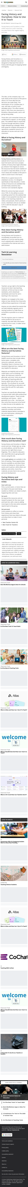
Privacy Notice (21, 273)
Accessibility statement (7, 1154)
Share (5, 54)
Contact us (4, 1167)
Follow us (16, 54)
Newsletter (23, 54)
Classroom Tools (18, 10)
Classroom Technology (8, 533)
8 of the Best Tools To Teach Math (14, 1102)
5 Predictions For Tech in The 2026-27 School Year (14, 1114)
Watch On (5, 154)
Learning (4, 10)
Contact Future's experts (8, 1144)
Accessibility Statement (7, 1170)
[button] (2, 2)
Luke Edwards (6, 23)
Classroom (10, 10)
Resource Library (12, 6)
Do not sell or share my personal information (13, 1174)
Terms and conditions (7, 1141)
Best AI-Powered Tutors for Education (11, 1097)
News (18, 533)
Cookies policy (5, 1151)
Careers (4, 1157)
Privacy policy (5, 1147)
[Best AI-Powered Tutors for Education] (14, 1092)
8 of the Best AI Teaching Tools (13, 1120)
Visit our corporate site (13, 1130)
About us (4, 1164)
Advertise (4, 1161)
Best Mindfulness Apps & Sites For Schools (14, 1108)
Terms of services (19, 272)
